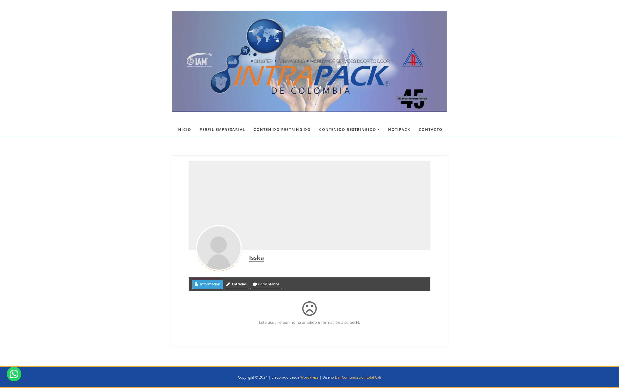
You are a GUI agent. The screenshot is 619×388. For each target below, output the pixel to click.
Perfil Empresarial (222, 129)
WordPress (309, 377)
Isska (256, 257)
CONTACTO (430, 129)
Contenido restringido (282, 129)
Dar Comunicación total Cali (358, 377)
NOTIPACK (399, 129)
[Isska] (219, 248)
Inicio (184, 129)
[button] (14, 374)
